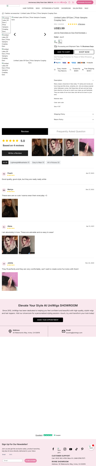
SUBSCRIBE (31, 461)
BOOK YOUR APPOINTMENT (47, 320)
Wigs (38, 8)
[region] (30, 40)
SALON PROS (77, 8)
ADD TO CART (63, 52)
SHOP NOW (84, 52)
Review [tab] (25, 131)
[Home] (3, 13)
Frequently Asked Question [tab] (71, 131)
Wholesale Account (84, 2)
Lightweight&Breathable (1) (19, 162)
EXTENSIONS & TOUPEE (50, 8)
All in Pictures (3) (53, 162)
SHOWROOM (66, 8)
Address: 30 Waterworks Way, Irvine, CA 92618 (69, 464)
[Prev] (15, 34)
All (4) (5, 162)
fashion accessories (12, 13)
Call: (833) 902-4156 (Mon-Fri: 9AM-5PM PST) (68, 458)
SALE (86, 8)
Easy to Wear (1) (38, 162)
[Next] (45, 34)
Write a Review (15, 153)
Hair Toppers (28, 8)
